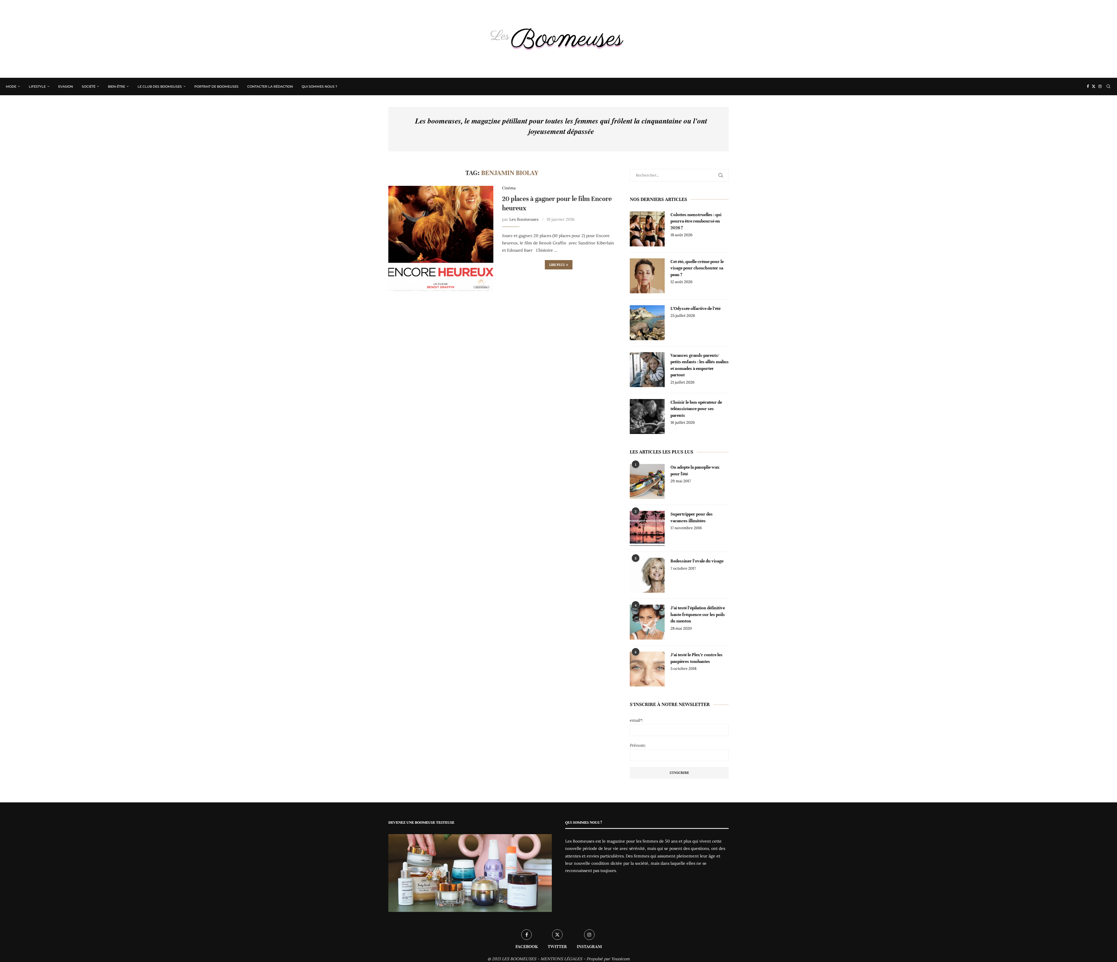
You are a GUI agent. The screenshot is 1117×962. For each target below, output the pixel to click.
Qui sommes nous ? (319, 86)
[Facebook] (1088, 86)
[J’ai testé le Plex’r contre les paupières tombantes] (647, 669)
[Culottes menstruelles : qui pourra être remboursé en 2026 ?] (647, 228)
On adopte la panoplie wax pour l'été (694, 470)
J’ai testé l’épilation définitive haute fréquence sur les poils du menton (697, 614)
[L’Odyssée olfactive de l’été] (647, 322)
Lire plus (557, 265)
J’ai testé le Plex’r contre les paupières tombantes (696, 658)
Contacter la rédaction (270, 86)
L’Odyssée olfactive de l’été (695, 308)
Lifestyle (37, 86)
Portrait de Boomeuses (216, 86)
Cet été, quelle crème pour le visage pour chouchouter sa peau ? (697, 268)
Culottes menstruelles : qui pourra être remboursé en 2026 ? (695, 221)
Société (88, 86)
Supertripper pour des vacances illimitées (691, 517)
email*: (636, 720)
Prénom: (638, 745)
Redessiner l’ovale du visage (696, 561)
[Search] (1108, 86)
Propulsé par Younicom (608, 958)
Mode (11, 86)
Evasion (65, 86)
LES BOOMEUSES (519, 958)
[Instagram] (1100, 86)
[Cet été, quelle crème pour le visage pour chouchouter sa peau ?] (647, 275)
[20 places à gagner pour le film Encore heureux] (440, 238)
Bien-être (116, 86)
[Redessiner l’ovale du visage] (647, 575)
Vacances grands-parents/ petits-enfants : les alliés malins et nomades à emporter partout (699, 365)
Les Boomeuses (523, 219)
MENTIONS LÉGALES (561, 958)
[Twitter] (1093, 86)
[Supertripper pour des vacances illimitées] (647, 528)
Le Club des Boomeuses (160, 86)
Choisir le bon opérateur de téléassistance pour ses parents (696, 409)
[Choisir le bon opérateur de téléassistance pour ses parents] (647, 416)
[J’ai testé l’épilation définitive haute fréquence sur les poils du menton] (647, 622)
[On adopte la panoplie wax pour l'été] (647, 481)
